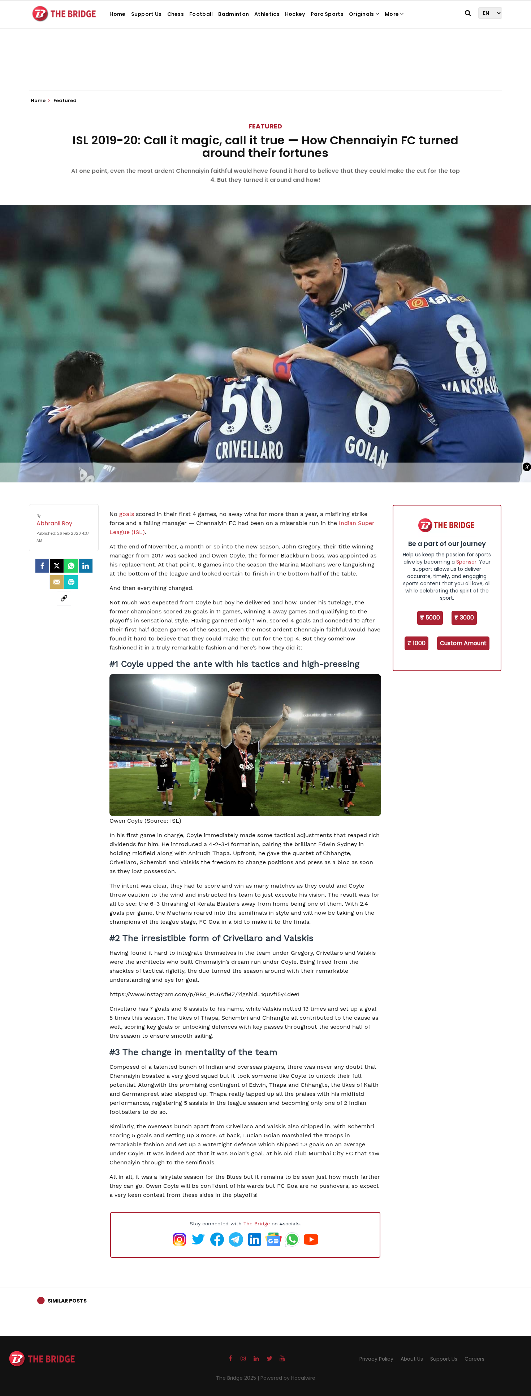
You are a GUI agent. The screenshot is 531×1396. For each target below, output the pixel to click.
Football (201, 14)
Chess (175, 14)
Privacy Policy (376, 1358)
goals (126, 514)
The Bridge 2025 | (238, 1378)
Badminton (233, 14)
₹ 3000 (464, 617)
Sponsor (466, 561)
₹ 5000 (430, 617)
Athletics (267, 14)
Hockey (295, 14)
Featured (265, 126)
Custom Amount (463, 643)
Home (117, 14)
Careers (474, 1358)
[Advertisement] (265, 69)
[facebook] (42, 566)
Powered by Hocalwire (287, 1378)
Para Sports (327, 14)
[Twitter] (56, 566)
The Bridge (256, 1223)
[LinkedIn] (85, 566)
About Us (412, 1358)
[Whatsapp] (71, 566)
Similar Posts (67, 1300)
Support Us (146, 14)
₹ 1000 (416, 643)
